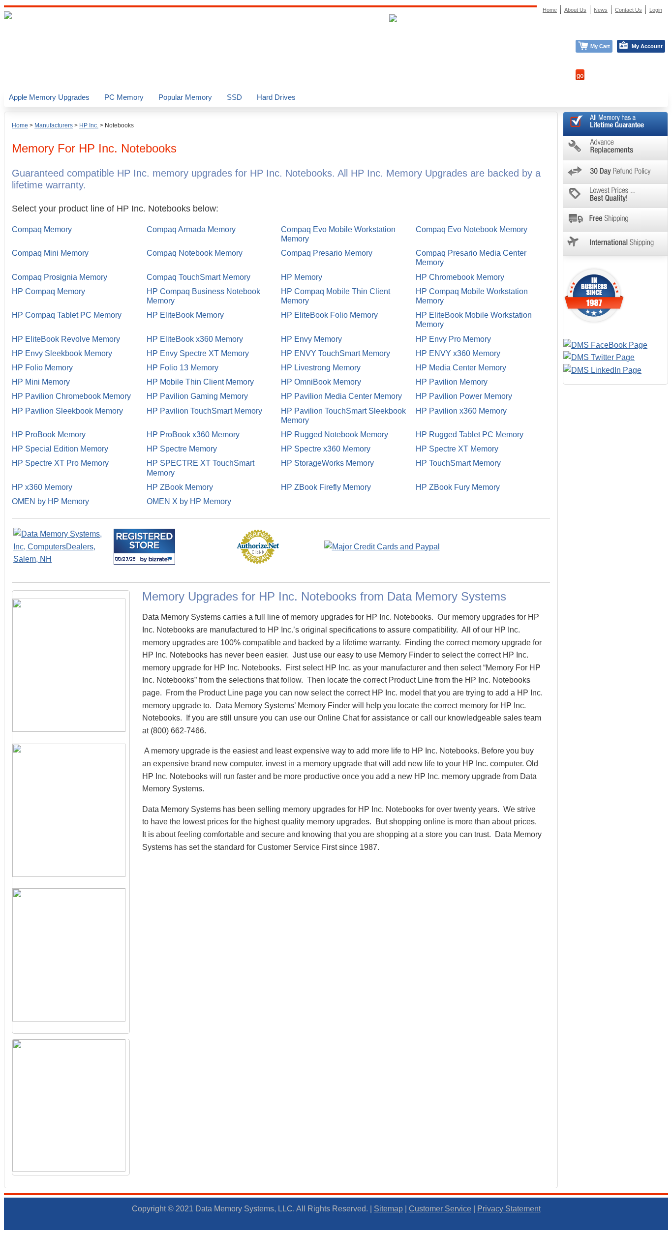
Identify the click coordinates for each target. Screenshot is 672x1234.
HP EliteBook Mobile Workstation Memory (474, 320)
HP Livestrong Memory (321, 367)
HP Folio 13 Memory (182, 367)
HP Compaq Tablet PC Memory (67, 315)
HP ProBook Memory (49, 434)
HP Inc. (88, 125)
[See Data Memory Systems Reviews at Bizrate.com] (144, 547)
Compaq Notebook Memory (195, 253)
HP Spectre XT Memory (457, 449)
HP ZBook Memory (180, 487)
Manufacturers (53, 125)
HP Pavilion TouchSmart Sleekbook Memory (343, 415)
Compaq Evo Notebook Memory (471, 229)
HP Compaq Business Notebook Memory (203, 296)
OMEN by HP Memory (50, 501)
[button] (671, 1229)
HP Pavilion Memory (452, 382)
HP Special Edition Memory (60, 449)
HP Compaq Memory (48, 291)
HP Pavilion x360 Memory (461, 411)
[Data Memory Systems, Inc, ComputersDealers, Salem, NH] (62, 559)
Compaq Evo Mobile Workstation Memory (338, 234)
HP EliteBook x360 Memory (195, 339)
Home (20, 125)
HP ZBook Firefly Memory (326, 487)
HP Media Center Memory (461, 367)
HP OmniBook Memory (321, 382)
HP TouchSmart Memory (458, 463)
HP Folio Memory (42, 367)
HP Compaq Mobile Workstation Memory (472, 296)
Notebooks (119, 125)
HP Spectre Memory (182, 449)
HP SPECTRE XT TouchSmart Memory (200, 468)
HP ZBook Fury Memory (458, 487)
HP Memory (301, 277)
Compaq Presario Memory (326, 253)
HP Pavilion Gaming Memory (197, 396)
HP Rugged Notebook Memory (334, 434)
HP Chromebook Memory (460, 277)
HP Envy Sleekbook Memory (62, 353)
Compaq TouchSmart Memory (198, 277)
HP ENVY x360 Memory (458, 353)
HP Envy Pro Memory (453, 339)
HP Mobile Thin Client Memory (200, 382)
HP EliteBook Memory (185, 315)
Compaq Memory (42, 229)
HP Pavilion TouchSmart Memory (204, 411)
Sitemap (388, 1208)
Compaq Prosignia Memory (59, 277)
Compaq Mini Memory (50, 253)
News (601, 10)
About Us (575, 10)
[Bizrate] (161, 559)
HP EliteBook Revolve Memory (66, 339)
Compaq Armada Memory (191, 229)
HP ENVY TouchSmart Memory (335, 353)
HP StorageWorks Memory (327, 463)
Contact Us (628, 10)
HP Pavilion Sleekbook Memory (67, 411)
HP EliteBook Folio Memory (329, 315)
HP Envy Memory (311, 339)
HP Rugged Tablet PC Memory (469, 434)
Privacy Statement (509, 1208)
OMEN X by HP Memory (189, 501)
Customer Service (440, 1208)
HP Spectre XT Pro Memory (60, 463)
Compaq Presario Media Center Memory (471, 258)
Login (655, 10)
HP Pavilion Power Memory (464, 396)
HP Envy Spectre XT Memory (198, 353)
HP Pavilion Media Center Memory (341, 396)
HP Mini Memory (41, 382)
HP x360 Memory (42, 487)
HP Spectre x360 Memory (325, 449)
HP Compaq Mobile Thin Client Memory (335, 296)
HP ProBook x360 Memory (193, 434)
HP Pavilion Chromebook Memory (71, 396)
